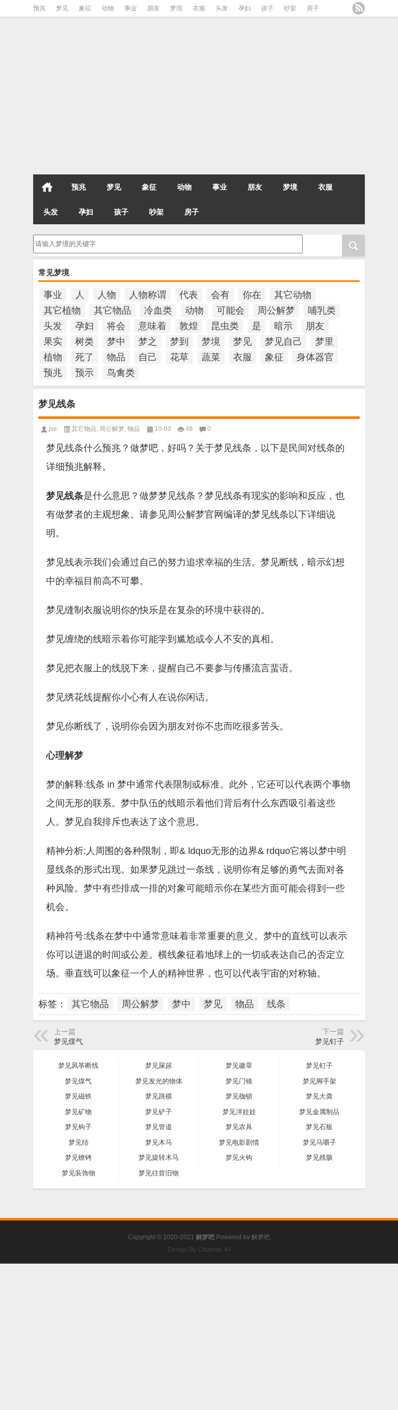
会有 (220, 295)
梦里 (324, 341)
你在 (252, 295)
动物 (108, 8)
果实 (53, 341)
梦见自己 (283, 341)
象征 (85, 8)
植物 (53, 357)
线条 (276, 1004)
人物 (106, 295)
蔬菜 (211, 357)
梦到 (179, 341)
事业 (130, 8)
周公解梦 (276, 310)
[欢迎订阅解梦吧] (358, 8)
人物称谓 (147, 295)
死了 (84, 357)
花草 (179, 357)
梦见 (62, 8)
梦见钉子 (329, 1041)
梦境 (176, 8)
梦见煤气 (68, 1041)
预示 (84, 373)
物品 (116, 357)
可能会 (231, 310)
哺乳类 (322, 310)
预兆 (39, 8)
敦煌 (188, 326)
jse (53, 428)
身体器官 (315, 357)
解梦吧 (260, 1237)
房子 (313, 8)
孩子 (267, 8)
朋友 (153, 8)
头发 (222, 8)
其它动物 (292, 295)
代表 (188, 295)
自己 (147, 357)
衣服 (199, 8)
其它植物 (62, 310)
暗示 (283, 326)
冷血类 (158, 310)
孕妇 (244, 8)
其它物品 (112, 310)
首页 (47, 186)
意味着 (152, 326)
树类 (84, 341)
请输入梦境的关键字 (63, 238)
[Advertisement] (199, 98)
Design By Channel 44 (199, 1249)
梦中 (116, 341)
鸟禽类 (121, 373)
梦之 (147, 341)
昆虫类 (225, 326)
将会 (116, 326)
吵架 (290, 8)
